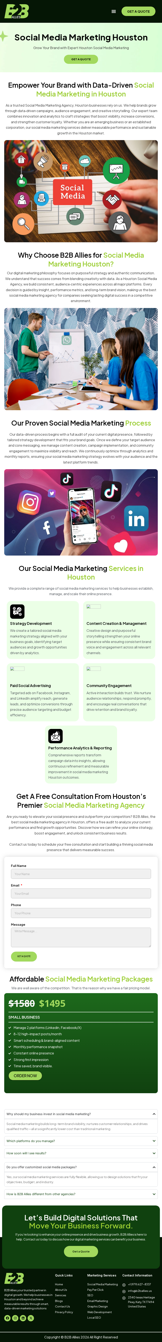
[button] (113, 11)
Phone (16, 905)
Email (15, 885)
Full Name (18, 866)
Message (18, 924)
